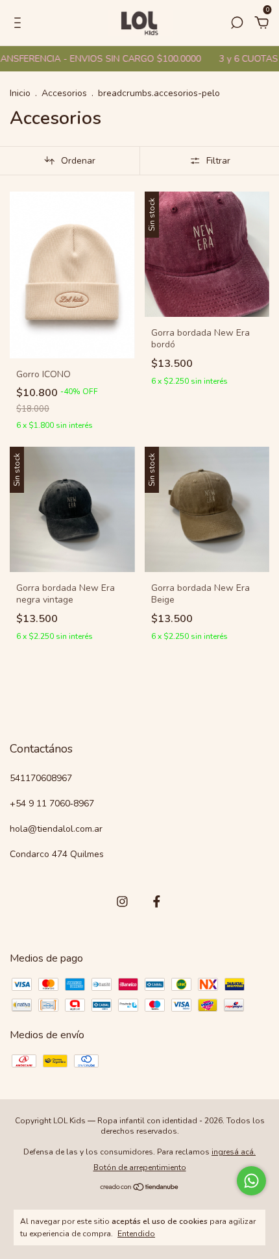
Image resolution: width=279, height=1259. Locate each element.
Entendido (136, 1233)
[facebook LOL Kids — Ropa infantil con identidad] (157, 901)
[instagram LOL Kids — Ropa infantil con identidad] (122, 901)
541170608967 (41, 778)
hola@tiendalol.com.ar (56, 829)
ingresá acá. (234, 1152)
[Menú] (20, 23)
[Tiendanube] (139, 1188)
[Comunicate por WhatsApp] (251, 1180)
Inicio (20, 93)
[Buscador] (236, 23)
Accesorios (66, 93)
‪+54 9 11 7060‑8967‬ (52, 803)
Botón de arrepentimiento (139, 1167)
